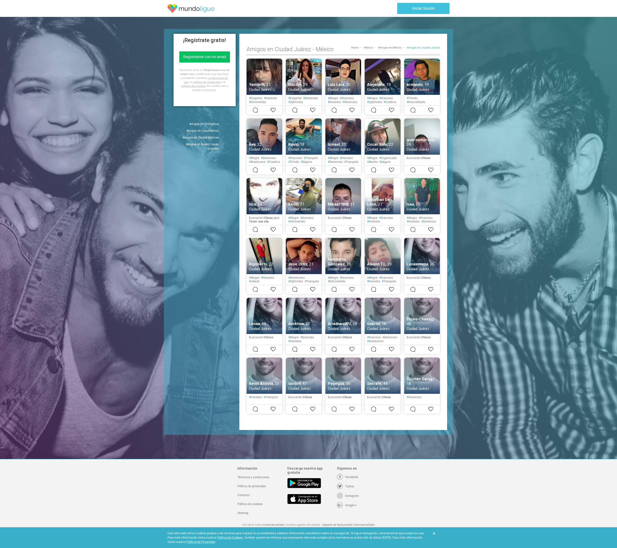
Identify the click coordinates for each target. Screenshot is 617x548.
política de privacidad (207, 82)
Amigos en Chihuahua (204, 124)
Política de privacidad (251, 486)
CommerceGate (273, 525)
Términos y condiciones (253, 477)
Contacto (243, 495)
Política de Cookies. (230, 537)
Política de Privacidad (201, 542)
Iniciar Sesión (423, 8)
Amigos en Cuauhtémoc (202, 130)
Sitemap (242, 513)
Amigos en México (390, 47)
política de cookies (193, 86)
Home (355, 47)
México (368, 47)
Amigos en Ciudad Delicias (201, 137)
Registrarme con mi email (204, 57)
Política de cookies (250, 504)
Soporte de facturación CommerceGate (348, 525)
